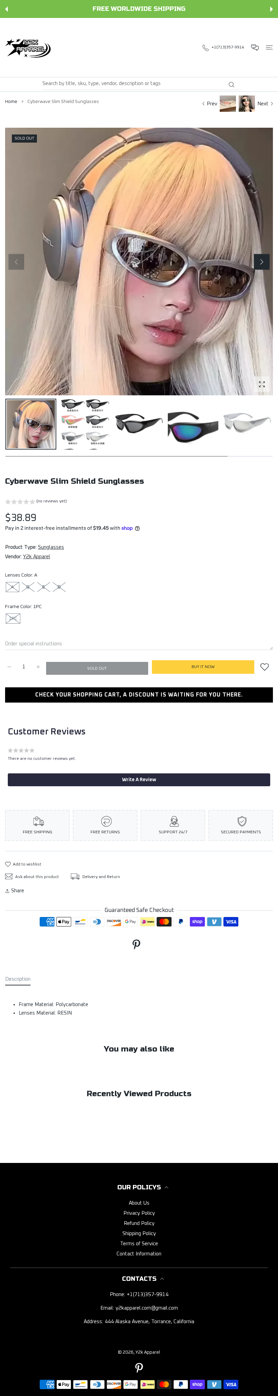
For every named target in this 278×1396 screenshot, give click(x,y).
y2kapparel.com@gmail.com (147, 1308)
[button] (6, 9)
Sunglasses (51, 547)
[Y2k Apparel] (29, 47)
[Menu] (269, 47)
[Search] (231, 84)
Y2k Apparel (36, 556)
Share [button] (17, 890)
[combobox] (141, 83)
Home (11, 102)
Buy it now (203, 667)
